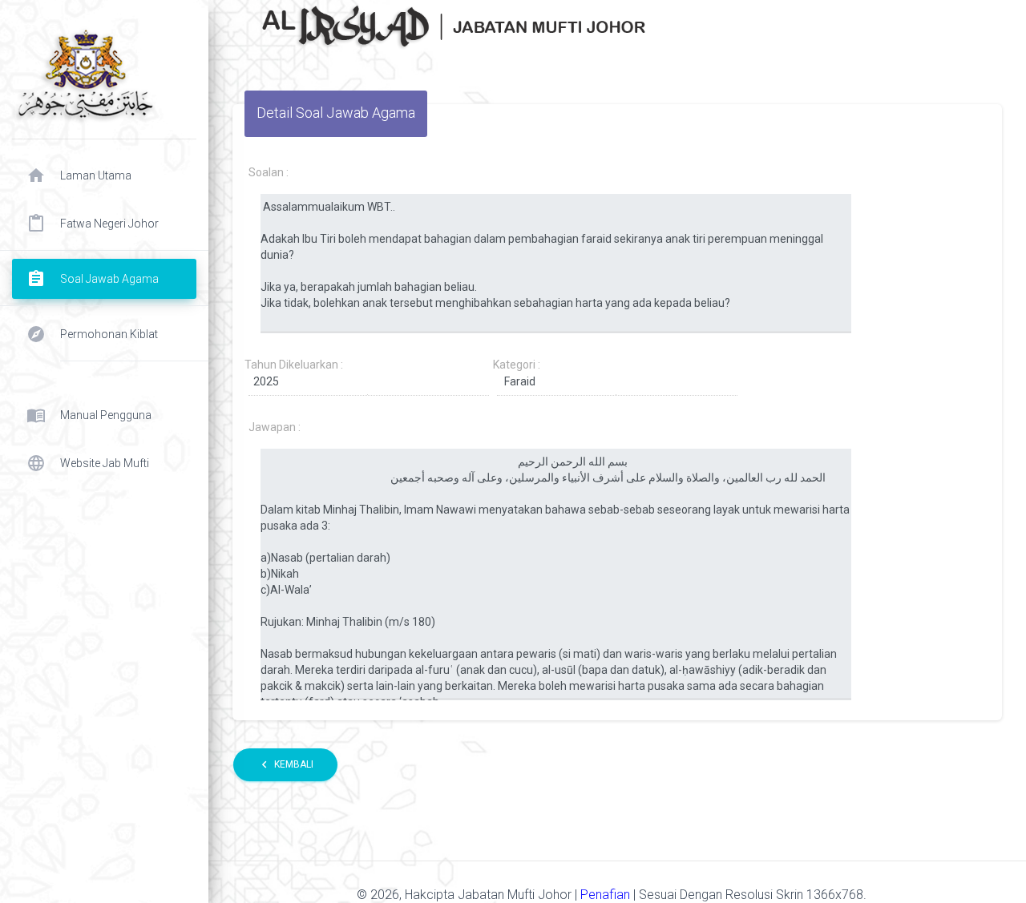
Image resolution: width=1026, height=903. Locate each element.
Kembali (285, 764)
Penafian (606, 894)
